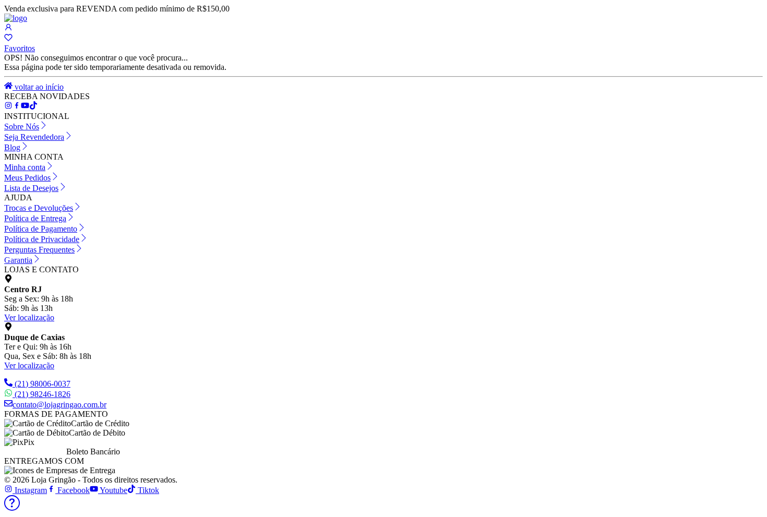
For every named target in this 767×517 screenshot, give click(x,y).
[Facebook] (17, 106)
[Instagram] (8, 106)
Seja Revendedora (34, 137)
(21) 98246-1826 (42, 394)
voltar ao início (38, 86)
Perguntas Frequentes (39, 249)
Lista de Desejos (31, 188)
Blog (12, 147)
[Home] (15, 18)
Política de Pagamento (40, 228)
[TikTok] (25, 106)
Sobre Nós (21, 126)
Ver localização (29, 317)
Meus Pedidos (27, 177)
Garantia (18, 260)
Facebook (72, 490)
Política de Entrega (35, 218)
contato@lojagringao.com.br (59, 404)
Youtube (112, 490)
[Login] (8, 28)
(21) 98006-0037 (42, 383)
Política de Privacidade (41, 239)
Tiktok (147, 490)
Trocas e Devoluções (38, 207)
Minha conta (24, 167)
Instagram (30, 490)
